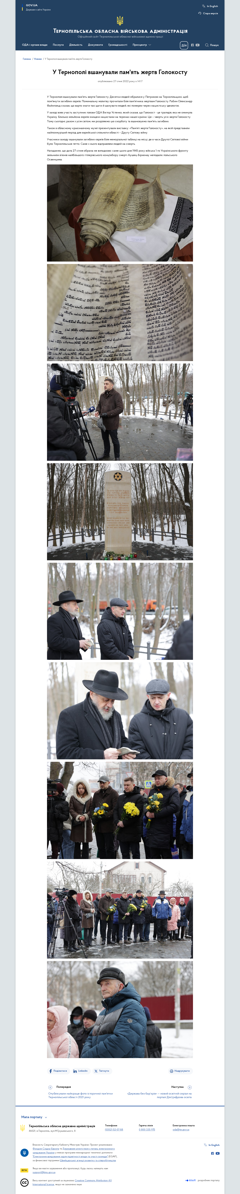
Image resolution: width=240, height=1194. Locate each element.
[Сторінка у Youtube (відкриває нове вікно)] (198, 45)
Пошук (214, 45)
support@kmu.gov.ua (44, 1172)
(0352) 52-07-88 (114, 1129)
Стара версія (210, 13)
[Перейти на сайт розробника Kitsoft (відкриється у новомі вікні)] (191, 1180)
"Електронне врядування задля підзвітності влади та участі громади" (70, 1156)
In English (212, 6)
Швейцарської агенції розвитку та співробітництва (88, 1160)
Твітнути (104, 1071)
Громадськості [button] (117, 45)
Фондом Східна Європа (46, 1148)
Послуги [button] (58, 45)
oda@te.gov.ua (181, 1129)
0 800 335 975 (147, 1129)
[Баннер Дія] (184, 45)
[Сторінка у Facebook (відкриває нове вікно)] (192, 45)
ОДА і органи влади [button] (34, 45)
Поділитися (60, 1071)
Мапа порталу (31, 1117)
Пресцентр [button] (140, 45)
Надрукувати (182, 1071)
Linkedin (83, 1071)
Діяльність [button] (75, 45)
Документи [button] (95, 45)
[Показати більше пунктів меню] (149, 44)
